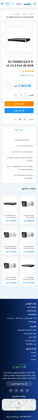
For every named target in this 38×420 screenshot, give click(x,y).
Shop (24, 14)
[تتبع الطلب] (2, 4)
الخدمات (33, 356)
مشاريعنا (33, 359)
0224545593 (32, 314)
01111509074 (31, 307)
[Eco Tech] (19, 366)
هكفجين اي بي (15, 14)
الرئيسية (18, 4)
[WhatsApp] (27, 390)
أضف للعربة (18, 110)
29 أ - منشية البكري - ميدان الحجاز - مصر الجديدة (21, 318)
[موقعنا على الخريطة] (19, 405)
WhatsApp (32, 322)
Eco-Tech (23, 75)
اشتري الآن (18, 104)
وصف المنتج (19, 130)
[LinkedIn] (22, 390)
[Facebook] (11, 390)
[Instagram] (16, 390)
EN (7, 4)
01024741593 (31, 311)
